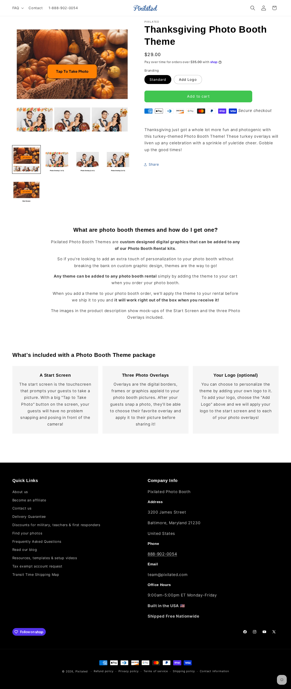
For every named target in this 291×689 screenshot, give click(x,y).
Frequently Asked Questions (36, 541)
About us (20, 492)
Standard (158, 79)
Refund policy (103, 671)
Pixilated (81, 671)
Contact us (22, 508)
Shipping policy (184, 671)
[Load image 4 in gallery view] (118, 159)
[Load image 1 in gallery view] (26, 159)
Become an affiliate (29, 500)
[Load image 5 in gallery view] (26, 190)
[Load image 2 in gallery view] (57, 159)
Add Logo (188, 79)
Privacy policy (128, 671)
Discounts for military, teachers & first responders (56, 525)
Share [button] (154, 164)
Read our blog (24, 549)
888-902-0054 (162, 553)
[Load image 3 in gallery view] (87, 159)
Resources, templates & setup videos (44, 558)
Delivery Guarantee (29, 516)
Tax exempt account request (37, 566)
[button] (17, 8)
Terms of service (156, 671)
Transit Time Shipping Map (35, 574)
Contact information (214, 671)
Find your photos (27, 533)
